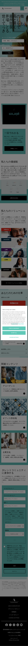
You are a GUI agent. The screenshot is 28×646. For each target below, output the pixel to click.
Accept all (14, 332)
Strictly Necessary (14, 328)
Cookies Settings (14, 337)
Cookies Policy (15, 323)
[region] (14, 323)
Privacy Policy (21, 323)
